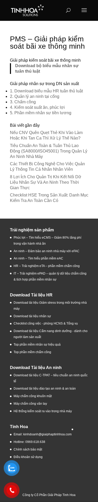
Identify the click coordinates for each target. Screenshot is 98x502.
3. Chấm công (23, 102)
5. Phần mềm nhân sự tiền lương (40, 113)
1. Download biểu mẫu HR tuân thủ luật (46, 91)
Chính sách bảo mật (28, 449)
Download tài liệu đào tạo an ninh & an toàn (45, 388)
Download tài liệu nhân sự (32, 316)
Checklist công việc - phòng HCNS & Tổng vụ (46, 323)
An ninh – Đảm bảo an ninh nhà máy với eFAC (46, 251)
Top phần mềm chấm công (32, 352)
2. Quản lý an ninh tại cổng (34, 96)
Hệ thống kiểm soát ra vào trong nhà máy (43, 411)
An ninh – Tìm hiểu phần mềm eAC (39, 258)
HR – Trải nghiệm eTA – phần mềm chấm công (47, 266)
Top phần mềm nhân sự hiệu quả (37, 344)
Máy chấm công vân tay (30, 403)
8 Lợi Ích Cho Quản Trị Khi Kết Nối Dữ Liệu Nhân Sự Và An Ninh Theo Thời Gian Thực (45, 182)
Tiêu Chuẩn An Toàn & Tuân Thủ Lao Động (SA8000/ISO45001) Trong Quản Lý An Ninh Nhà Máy (48, 151)
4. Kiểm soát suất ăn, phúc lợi (37, 107)
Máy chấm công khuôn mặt (33, 396)
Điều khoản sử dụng (28, 457)
